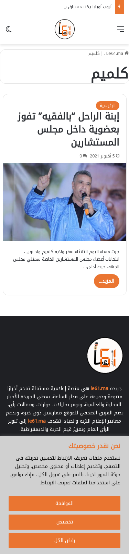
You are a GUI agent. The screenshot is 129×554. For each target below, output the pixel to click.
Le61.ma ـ (114, 53)
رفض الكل (64, 540)
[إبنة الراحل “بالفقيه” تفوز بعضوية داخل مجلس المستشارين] (64, 202)
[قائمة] (120, 31)
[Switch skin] (8, 31)
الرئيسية (108, 105)
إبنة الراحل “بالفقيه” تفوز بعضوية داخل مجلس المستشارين (68, 129)
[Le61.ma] (64, 29)
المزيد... (106, 281)
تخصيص (64, 522)
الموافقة (64, 503)
